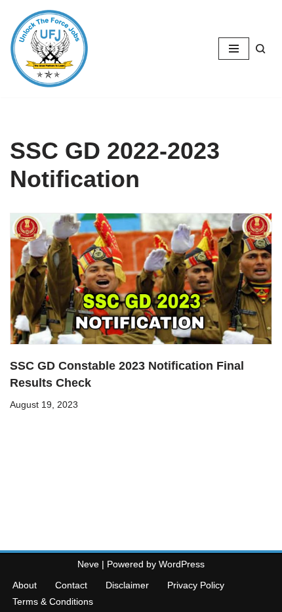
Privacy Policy (195, 585)
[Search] (261, 49)
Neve (88, 564)
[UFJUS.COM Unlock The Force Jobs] (49, 48)
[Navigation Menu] (233, 48)
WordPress (182, 564)
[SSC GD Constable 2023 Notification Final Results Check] (141, 279)
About (24, 585)
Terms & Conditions (52, 601)
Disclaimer (127, 585)
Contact (71, 585)
